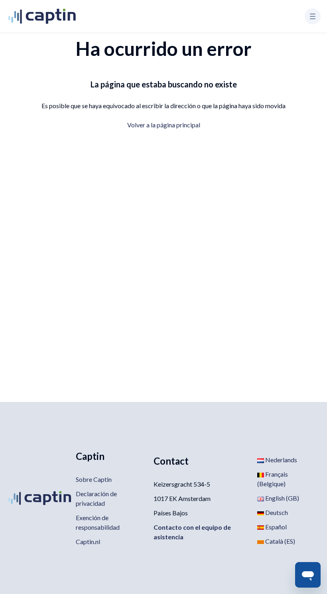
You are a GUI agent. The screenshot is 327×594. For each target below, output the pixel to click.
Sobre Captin (94, 479)
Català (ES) (279, 541)
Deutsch (276, 512)
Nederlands (280, 459)
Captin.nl (88, 541)
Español (275, 527)
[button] (313, 16)
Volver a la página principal (163, 125)
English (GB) (281, 498)
